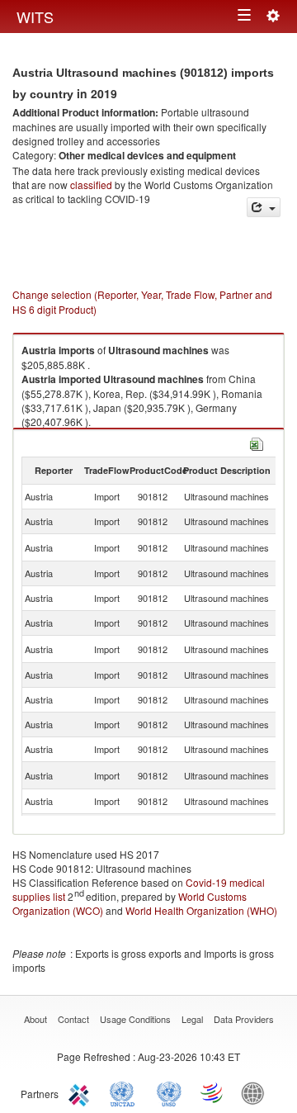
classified (91, 185)
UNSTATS (169, 1092)
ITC (81, 1092)
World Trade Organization (212, 1092)
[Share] (263, 207)
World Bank (256, 1092)
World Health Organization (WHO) (201, 910)
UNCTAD (125, 1092)
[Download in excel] (256, 442)
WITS (35, 16)
